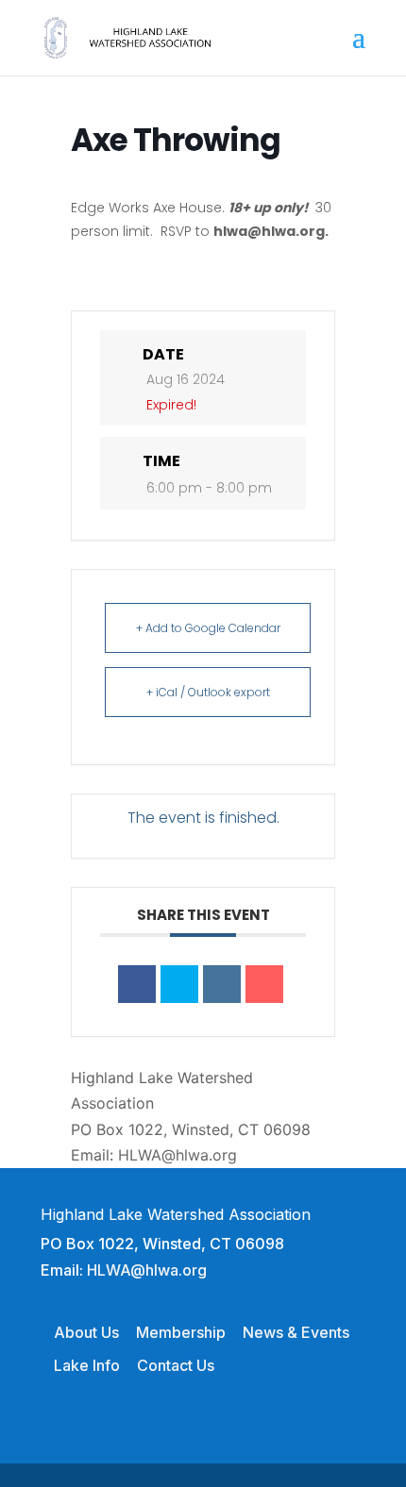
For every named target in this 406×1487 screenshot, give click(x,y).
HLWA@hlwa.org (177, 1154)
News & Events (296, 1332)
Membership (181, 1332)
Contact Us (175, 1365)
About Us (86, 1332)
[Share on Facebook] (137, 984)
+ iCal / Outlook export (208, 692)
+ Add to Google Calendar (208, 628)
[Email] (264, 984)
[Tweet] (179, 984)
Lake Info (87, 1365)
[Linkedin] (222, 984)
